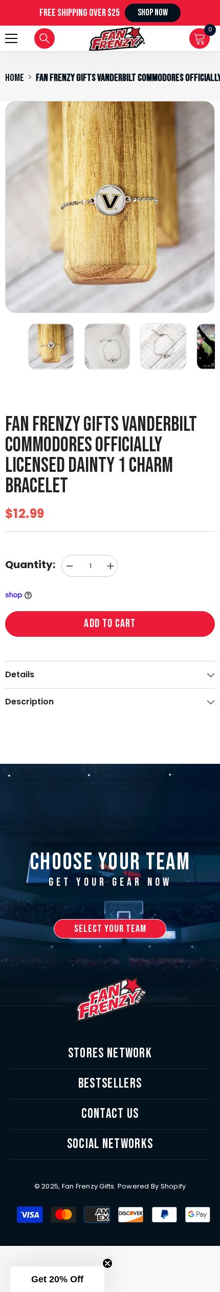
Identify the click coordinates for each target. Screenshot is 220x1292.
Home (14, 78)
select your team (110, 929)
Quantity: (30, 564)
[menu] (11, 38)
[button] (57, 1279)
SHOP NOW (153, 12)
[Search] (44, 38)
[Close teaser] (107, 1263)
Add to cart (110, 624)
